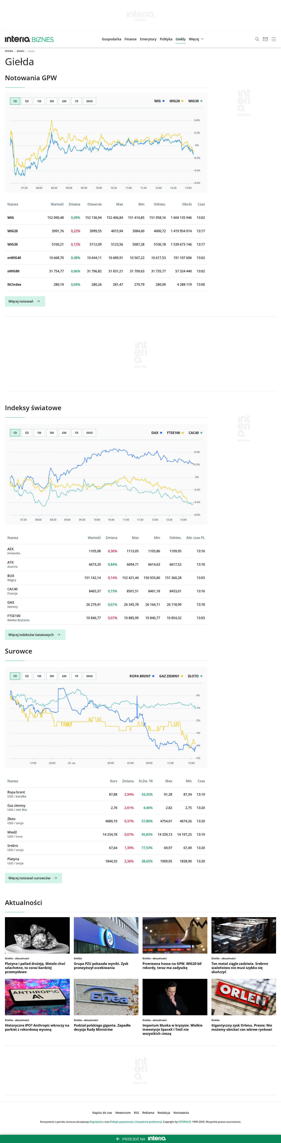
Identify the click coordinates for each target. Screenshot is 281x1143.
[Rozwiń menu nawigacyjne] (273, 39)
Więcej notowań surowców (29, 878)
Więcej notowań (20, 301)
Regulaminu (96, 1121)
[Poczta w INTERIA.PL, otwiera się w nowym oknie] (265, 39)
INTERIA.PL (185, 1121)
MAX (89, 101)
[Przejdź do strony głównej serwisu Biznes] (43, 39)
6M (64, 101)
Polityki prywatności (122, 1121)
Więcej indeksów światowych (31, 634)
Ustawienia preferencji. (148, 1121)
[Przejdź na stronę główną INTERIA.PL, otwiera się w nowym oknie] (17, 39)
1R (76, 101)
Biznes (20, 51)
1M (39, 101)
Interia (9, 51)
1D (15, 101)
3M (52, 101)
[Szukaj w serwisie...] (257, 39)
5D (27, 101)
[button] (180, 39)
